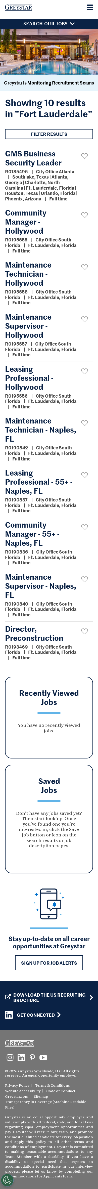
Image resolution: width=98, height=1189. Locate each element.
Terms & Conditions (52, 1085)
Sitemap (41, 1096)
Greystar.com (16, 1096)
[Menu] (89, 7)
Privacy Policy (17, 1085)
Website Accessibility (23, 1091)
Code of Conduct (60, 1091)
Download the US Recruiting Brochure (49, 997)
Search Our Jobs (45, 23)
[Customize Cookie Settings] (7, 1180)
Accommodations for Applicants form (38, 1176)
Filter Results (49, 134)
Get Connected (36, 1015)
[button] (84, 156)
